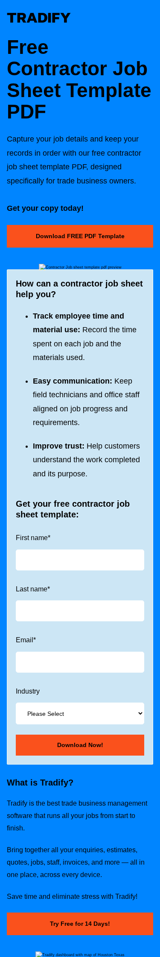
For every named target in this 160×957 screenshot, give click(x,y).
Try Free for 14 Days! (80, 923)
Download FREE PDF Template (80, 236)
